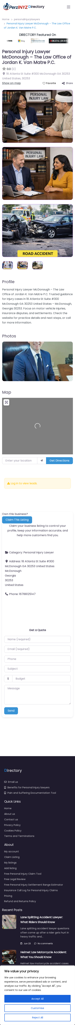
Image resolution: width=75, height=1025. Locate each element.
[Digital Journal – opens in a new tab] (56, 40)
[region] (37, 995)
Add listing (10, 868)
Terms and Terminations (19, 836)
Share (69, 83)
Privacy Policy (12, 825)
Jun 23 (27, 943)
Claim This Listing (17, 520)
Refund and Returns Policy (20, 901)
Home (5, 19)
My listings (10, 862)
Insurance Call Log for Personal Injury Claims (31, 890)
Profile (8, 282)
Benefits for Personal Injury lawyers (29, 787)
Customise (37, 1008)
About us (9, 814)
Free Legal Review (14, 879)
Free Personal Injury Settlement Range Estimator (33, 884)
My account (11, 851)
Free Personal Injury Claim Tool (22, 874)
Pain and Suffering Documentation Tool (32, 793)
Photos (9, 336)
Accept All (37, 998)
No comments (45, 943)
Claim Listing (12, 857)
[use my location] (41, 460)
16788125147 (27, 594)
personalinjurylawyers (27, 19)
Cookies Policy (12, 830)
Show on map (11, 83)
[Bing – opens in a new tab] (18, 40)
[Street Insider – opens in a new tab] (34, 40)
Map (6, 392)
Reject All (37, 1017)
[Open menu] (68, 7)
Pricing (8, 896)
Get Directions (59, 461)
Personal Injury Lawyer (38, 552)
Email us (13, 782)
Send (11, 711)
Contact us (11, 819)
